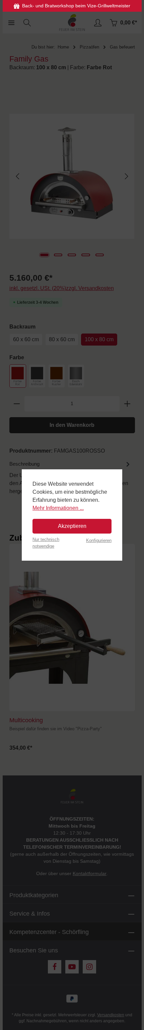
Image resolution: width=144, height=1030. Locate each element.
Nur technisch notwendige (45, 542)
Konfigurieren (99, 540)
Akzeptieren (72, 526)
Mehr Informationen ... (58, 508)
